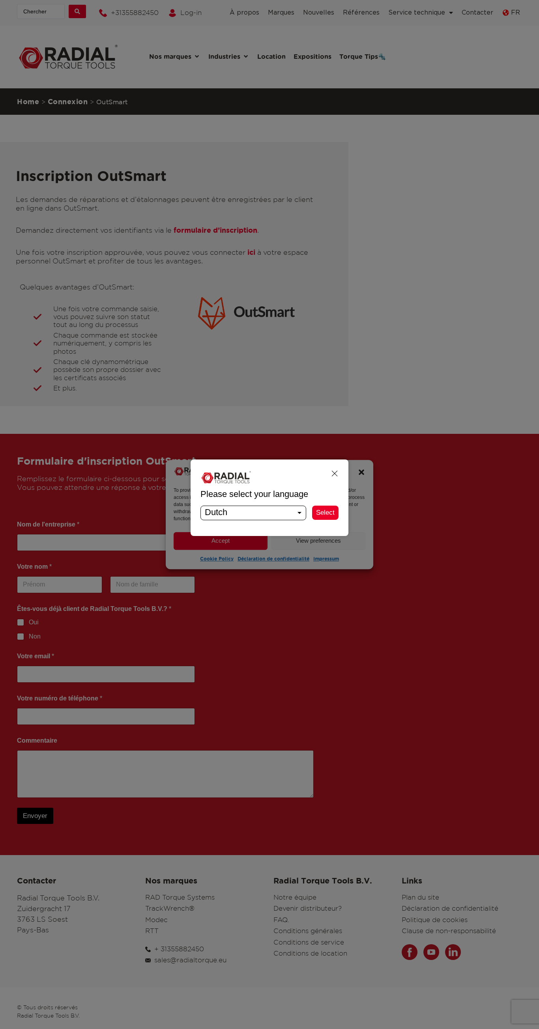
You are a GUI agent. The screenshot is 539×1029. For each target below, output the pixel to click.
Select (325, 512)
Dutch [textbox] (216, 512)
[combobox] (253, 513)
